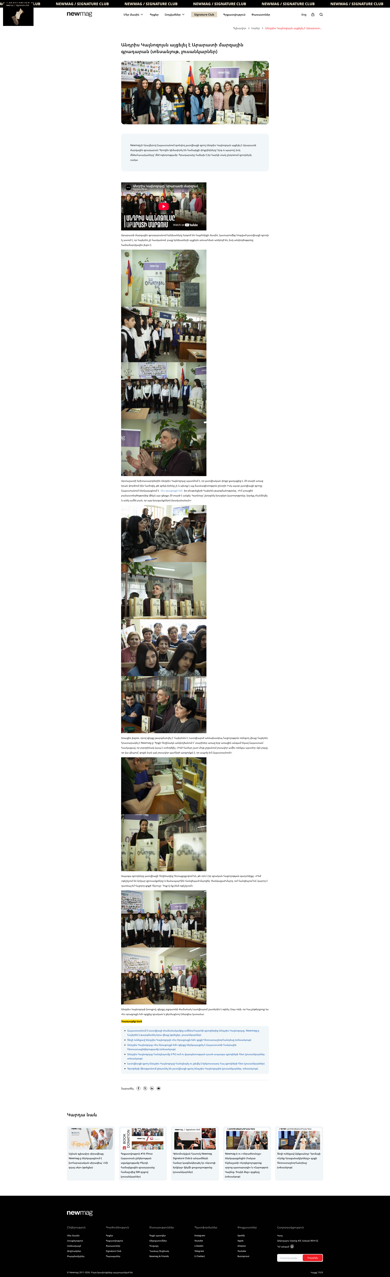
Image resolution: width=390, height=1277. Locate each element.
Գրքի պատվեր (157, 1235)
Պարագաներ (113, 1256)
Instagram (199, 1235)
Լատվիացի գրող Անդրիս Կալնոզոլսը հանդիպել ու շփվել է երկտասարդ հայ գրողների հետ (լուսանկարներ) (195, 1063)
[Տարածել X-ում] (145, 1088)
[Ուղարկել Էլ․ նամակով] (158, 1088)
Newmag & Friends (159, 1256)
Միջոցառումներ (158, 1240)
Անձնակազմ (74, 1245)
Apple (240, 1240)
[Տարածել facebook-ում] (138, 1088)
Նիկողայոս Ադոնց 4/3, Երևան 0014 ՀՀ (297, 1240)
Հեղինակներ (74, 1251)
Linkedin (198, 1245)
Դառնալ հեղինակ (159, 1251)
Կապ (280, 1235)
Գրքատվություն (234, 14)
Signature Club (204, 14)
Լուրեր (255, 28)
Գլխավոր (239, 28)
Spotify (241, 1235)
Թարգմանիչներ (76, 1256)
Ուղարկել (312, 1257)
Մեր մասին (73, 1235)
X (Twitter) (199, 1256)
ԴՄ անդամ (283, 1246)
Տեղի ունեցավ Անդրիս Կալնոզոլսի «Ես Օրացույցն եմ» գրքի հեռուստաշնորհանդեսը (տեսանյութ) (189, 1040)
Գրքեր (154, 14)
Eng (303, 14)
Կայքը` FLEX (317, 1272)
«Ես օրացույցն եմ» (171, 490)
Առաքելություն (75, 1240)
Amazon (242, 1245)
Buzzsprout (243, 1256)
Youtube (198, 1240)
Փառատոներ (261, 14)
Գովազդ (153, 1245)
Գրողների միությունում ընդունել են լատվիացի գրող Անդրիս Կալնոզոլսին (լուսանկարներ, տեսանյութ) (192, 1068)
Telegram (199, 1251)
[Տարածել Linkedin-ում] (152, 1088)
